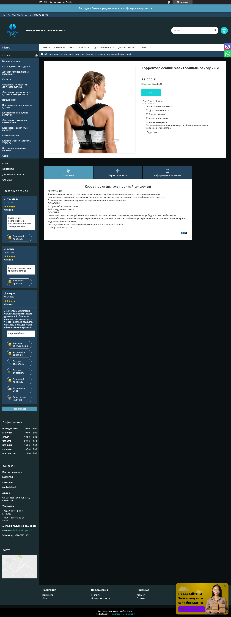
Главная (46, 47)
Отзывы (7, 179)
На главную (47, 595)
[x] (185, 233)
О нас (72, 47)
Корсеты (79, 54)
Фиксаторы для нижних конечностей (14, 121)
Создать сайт (56, 2)
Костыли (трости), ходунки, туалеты (16, 141)
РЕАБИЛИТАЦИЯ (10, 135)
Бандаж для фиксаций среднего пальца (19, 269)
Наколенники (9, 100)
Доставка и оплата (104, 47)
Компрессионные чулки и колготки (15, 113)
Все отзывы (20, 409)
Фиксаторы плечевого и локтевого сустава (15, 85)
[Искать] (214, 30)
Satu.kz (129, 611)
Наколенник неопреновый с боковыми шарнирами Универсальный (19, 222)
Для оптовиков (126, 47)
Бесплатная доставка (160, 106)
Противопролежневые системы (14, 149)
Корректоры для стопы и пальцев (15, 129)
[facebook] (182, 233)
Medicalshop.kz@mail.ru (21, 530)
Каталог (58, 47)
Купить (151, 92)
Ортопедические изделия (59, 54)
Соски (5, 156)
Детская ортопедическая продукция (15, 73)
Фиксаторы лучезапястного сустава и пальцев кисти (16, 93)
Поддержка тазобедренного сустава (17, 106)
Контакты (84, 47)
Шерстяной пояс (16, 333)
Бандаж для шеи (11, 61)
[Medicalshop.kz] (12, 30)
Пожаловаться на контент (123, 614)
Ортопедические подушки (16, 66)
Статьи (142, 47)
